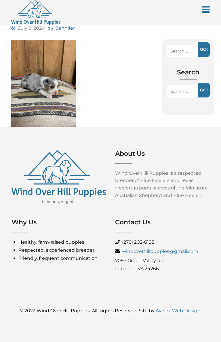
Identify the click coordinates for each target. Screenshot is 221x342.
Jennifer (65, 28)
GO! (204, 49)
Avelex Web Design (178, 310)
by (50, 28)
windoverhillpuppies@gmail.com (160, 251)
